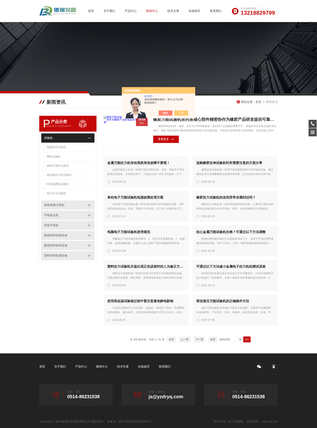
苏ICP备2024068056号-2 (135, 421)
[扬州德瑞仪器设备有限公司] (58, 11)
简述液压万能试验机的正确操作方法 (222, 301)
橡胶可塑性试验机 (58, 165)
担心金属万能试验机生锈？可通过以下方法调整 (231, 232)
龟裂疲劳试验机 (56, 147)
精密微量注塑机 (54, 205)
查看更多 (163, 139)
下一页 (199, 339)
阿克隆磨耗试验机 (58, 184)
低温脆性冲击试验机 (59, 174)
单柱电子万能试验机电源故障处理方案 (135, 197)
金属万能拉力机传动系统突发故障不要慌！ (138, 163)
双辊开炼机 (51, 225)
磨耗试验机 (54, 156)
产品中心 (130, 10)
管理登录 (252, 421)
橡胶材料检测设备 (56, 235)
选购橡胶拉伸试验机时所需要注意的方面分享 (229, 163)
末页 (212, 339)
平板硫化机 (51, 215)
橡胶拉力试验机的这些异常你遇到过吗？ (226, 197)
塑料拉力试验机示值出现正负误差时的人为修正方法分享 (146, 266)
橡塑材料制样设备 (56, 245)
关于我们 (109, 10)
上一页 (185, 339)
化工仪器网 (235, 421)
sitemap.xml (270, 421)
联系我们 (216, 10)
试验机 (48, 137)
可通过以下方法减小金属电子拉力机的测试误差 (231, 266)
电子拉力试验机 (56, 193)
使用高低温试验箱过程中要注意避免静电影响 (140, 301)
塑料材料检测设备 (56, 255)
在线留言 (194, 10)
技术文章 (173, 10)
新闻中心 (152, 10)
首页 (91, 10)
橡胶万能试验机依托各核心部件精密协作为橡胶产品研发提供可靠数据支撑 (215, 119)
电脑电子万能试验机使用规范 (128, 232)
